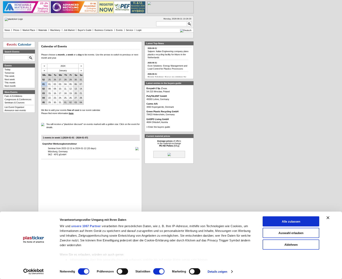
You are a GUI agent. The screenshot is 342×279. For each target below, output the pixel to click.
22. (49, 98)
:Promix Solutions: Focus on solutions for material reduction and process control (167, 75)
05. (70, 84)
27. (60, 79)
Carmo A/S (152, 104)
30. (75, 79)
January (63, 70)
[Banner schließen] (328, 217)
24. (60, 98)
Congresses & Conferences (18, 99)
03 (43, 93)
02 (43, 89)
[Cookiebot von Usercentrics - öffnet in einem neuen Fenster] (33, 272)
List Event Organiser (14, 107)
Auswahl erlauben (290, 233)
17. (60, 93)
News (7, 30)
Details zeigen (217, 271)
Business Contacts (104, 30)
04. (65, 84)
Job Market (69, 30)
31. (81, 79)
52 (43, 79)
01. (49, 84)
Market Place (29, 30)
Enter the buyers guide (159, 127)
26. (55, 79)
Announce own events (15, 110)
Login (139, 30)
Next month (10, 86)
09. (55, 89)
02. (55, 84)
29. (70, 79)
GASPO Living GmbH (157, 119)
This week (9, 76)
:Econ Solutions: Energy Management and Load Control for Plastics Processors (167, 64)
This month (10, 82)
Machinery (55, 30)
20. (75, 93)
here (71, 113)
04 (43, 98)
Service (129, 30)
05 (43, 102)
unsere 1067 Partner (86, 226)
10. (60, 89)
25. (49, 79)
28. (65, 79)
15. (49, 93)
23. (55, 98)
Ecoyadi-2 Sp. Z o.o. (156, 88)
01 (43, 84)
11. (65, 89)
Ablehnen (291, 244)
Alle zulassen (291, 221)
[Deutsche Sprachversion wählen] (185, 30)
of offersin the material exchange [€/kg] (169, 143)
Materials (42, 30)
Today (7, 69)
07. (81, 84)
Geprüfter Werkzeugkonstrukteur (59, 144)
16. (55, 93)
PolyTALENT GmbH (156, 96)
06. (75, 84)
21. (81, 93)
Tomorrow (9, 73)
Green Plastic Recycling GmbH (162, 111)
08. (49, 89)
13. (75, 89)
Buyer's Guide (84, 30)
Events (119, 30)
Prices (16, 30)
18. (65, 93)
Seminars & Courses (15, 102)
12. (70, 89)
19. (70, 93)
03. (60, 84)
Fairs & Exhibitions (13, 96)
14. (81, 89)
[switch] (122, 271)
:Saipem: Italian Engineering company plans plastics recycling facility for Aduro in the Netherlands (168, 51)
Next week (10, 79)
